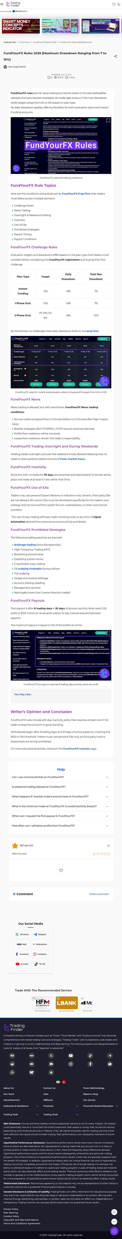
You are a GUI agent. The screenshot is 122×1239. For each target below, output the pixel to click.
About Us (9, 1088)
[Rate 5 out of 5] (108, 853)
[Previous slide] (4, 26)
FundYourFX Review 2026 (44, 42)
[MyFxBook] (12, 1072)
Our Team (9, 1094)
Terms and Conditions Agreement (22, 1223)
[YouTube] (71, 1056)
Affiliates (48, 1100)
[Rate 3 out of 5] (101, 853)
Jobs (45, 1094)
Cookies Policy (11, 1216)
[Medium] (32, 1064)
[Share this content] (115, 56)
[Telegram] (110, 1056)
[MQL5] (32, 1056)
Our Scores (89, 1100)
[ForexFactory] (110, 1064)
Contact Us (49, 1088)
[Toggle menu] (114, 1231)
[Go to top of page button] (114, 1222)
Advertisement (12, 1100)
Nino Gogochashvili (17, 67)
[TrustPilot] (51, 1072)
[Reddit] (12, 1064)
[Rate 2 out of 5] (97, 853)
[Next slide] (117, 26)
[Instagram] (71, 1064)
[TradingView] (12, 1056)
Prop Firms (25, 42)
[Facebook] (90, 1064)
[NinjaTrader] (32, 1072)
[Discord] (51, 1064)
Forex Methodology (93, 1088)
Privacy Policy (11, 1209)
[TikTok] (90, 1056)
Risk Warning (11, 1212)
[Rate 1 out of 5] (94, 853)
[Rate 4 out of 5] (104, 853)
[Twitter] (51, 1056)
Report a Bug (90, 1094)
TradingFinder (10, 42)
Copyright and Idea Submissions (21, 1220)
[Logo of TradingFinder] (13, 4)
